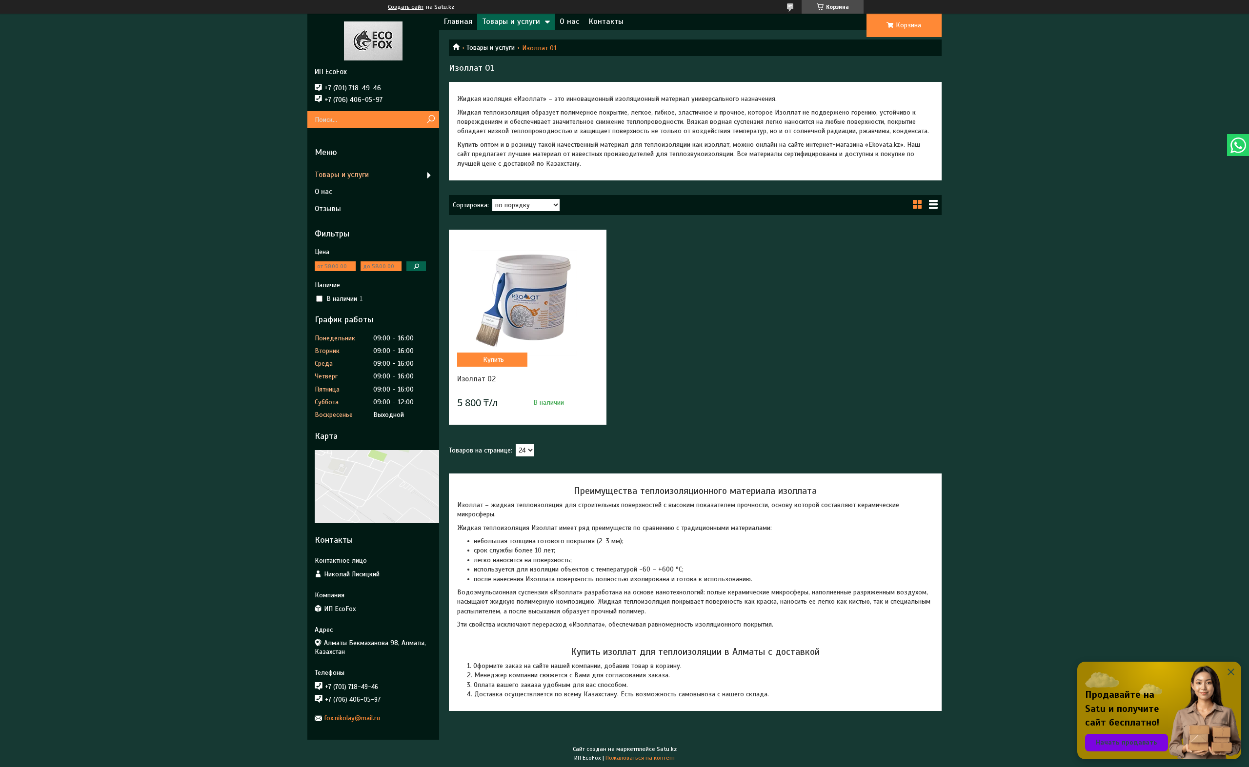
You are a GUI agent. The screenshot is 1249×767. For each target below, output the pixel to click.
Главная (458, 21)
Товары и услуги (511, 21)
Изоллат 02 (476, 378)
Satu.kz (667, 749)
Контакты (606, 21)
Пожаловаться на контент (640, 757)
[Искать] (430, 119)
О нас (569, 21)
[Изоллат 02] (527, 299)
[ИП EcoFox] (373, 40)
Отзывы (328, 208)
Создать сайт (405, 6)
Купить (493, 359)
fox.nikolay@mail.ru (352, 718)
